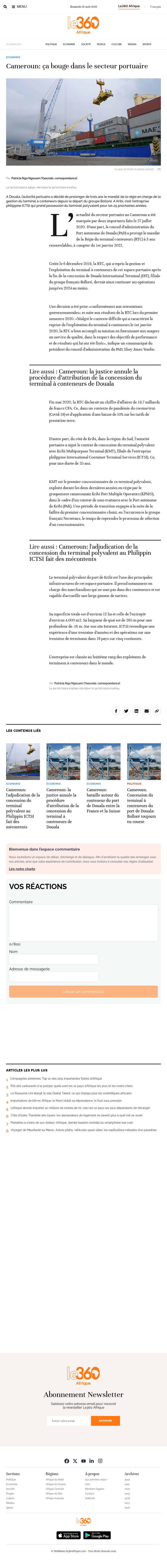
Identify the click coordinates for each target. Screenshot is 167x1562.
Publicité (90, 1498)
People (101, 44)
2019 (127, 1493)
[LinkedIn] (91, 1460)
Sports (147, 44)
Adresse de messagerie (29, 969)
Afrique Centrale (55, 1489)
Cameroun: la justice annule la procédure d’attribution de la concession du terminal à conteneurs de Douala (85, 378)
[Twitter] (75, 1460)
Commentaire (21, 902)
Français (155, 6)
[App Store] (68, 1535)
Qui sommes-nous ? (96, 1479)
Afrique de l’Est (54, 1493)
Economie (69, 44)
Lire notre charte (22, 869)
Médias (132, 44)
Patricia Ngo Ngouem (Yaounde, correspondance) (44, 178)
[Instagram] (100, 1460)
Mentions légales (94, 1489)
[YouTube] (83, 1460)
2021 (127, 1484)
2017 (127, 1503)
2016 (127, 1507)
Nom (13, 951)
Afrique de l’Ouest (56, 1484)
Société (86, 44)
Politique (51, 44)
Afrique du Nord (55, 1479)
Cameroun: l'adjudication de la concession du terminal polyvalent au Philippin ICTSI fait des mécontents (90, 553)
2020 (127, 1489)
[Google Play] (97, 1535)
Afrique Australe (55, 1498)
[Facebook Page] (66, 1460)
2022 (127, 1479)
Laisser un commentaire (83, 991)
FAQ (87, 1484)
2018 (127, 1498)
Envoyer (105, 1420)
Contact (89, 1493)
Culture (117, 44)
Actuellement (13, 44)
